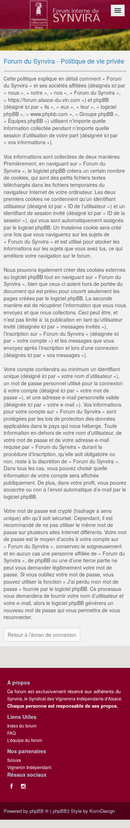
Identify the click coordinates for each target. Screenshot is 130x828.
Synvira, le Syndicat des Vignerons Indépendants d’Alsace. (64, 698)
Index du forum (21, 725)
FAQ (11, 733)
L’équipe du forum (24, 740)
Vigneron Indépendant (29, 767)
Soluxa (14, 760)
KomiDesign (102, 810)
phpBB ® (39, 810)
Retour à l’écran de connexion (42, 634)
